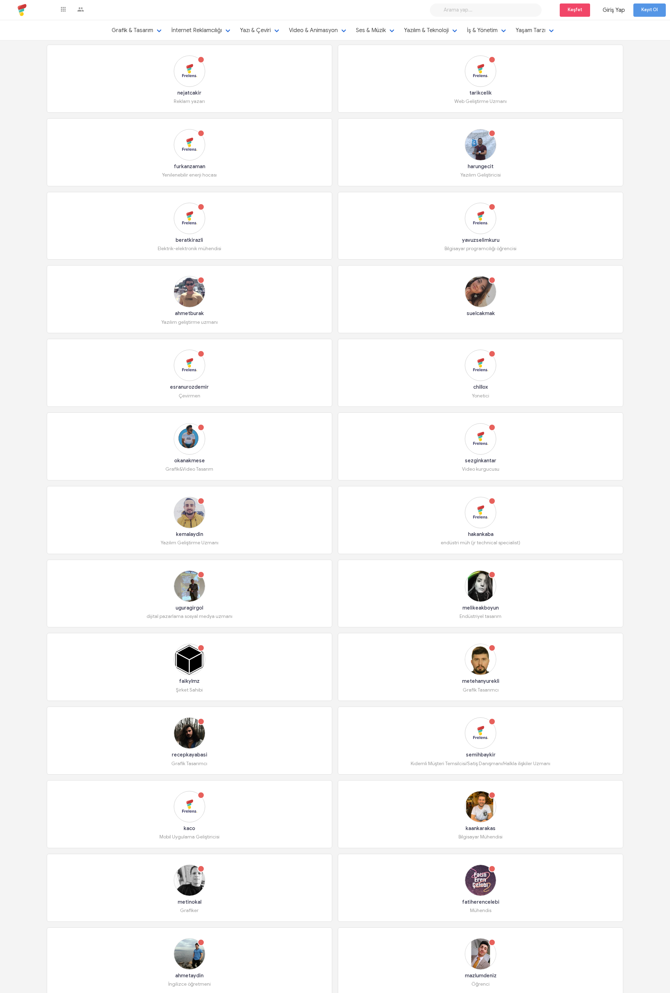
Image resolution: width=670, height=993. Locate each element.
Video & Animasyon (313, 30)
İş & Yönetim (482, 30)
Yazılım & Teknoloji (426, 30)
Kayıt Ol (649, 10)
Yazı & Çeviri (255, 30)
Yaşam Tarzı (530, 30)
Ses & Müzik (371, 30)
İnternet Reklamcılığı (196, 30)
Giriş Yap (614, 10)
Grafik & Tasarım (132, 30)
